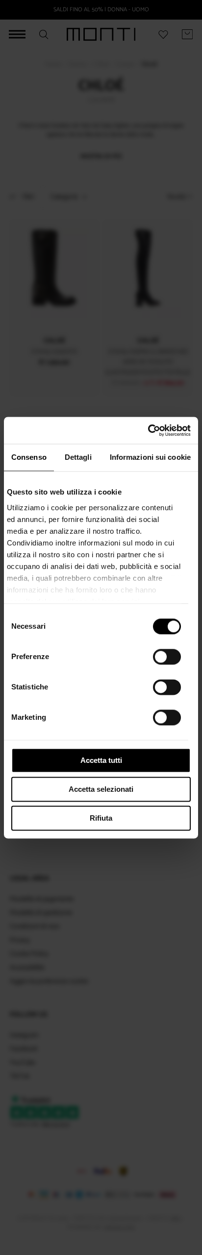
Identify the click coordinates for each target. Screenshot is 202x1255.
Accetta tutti (101, 760)
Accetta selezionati (101, 789)
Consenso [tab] (29, 457)
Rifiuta (101, 818)
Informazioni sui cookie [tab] (150, 457)
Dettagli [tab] (78, 457)
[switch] (167, 656)
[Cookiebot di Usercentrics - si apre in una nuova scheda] (148, 430)
